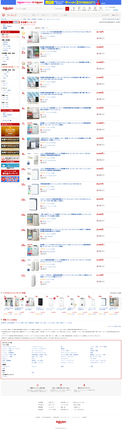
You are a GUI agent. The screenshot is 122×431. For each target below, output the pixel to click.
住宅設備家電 (11, 323)
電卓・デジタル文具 (49, 323)
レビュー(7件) (50, 279)
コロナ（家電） (7, 90)
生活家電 (3, 323)
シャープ (5, 92)
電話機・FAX (38, 323)
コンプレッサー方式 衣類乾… (29, 308)
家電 (24, 19)
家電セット (63, 323)
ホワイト (5, 83)
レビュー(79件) (51, 158)
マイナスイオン (7, 48)
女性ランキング (45, 15)
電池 (57, 323)
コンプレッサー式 (8, 67)
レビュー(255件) (51, 97)
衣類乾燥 (5, 42)
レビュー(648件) (51, 82)
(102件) (115, 314)
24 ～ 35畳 (6, 57)
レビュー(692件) (51, 66)
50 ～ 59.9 (5, 37)
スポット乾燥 (6, 46)
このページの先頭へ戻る (114, 326)
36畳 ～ (5, 61)
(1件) (41, 314)
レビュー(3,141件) (51, 112)
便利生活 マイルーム (47, 221)
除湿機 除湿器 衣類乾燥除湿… (19, 308)
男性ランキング (36, 15)
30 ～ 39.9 (5, 97)
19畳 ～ (5, 78)
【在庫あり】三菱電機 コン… (71, 308)
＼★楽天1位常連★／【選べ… (8, 308)
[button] (79, 9)
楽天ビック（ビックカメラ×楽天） (49, 206)
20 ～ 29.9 (5, 99)
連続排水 (5, 44)
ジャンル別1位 (63, 15)
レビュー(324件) (51, 218)
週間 (43, 28)
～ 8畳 (4, 74)
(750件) (10, 314)
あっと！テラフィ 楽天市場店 (48, 36)
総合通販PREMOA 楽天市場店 (48, 251)
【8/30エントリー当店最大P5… (82, 308)
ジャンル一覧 (105, 15)
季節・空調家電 (32, 19)
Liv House (44, 114)
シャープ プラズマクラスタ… (50, 308)
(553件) (94, 314)
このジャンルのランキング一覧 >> (111, 19)
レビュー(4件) (50, 186)
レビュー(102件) (51, 234)
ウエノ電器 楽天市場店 (47, 236)
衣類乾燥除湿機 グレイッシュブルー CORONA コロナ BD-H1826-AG (60, 184)
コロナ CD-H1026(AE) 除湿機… (103, 308)
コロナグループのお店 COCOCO (49, 160)
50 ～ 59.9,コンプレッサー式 (51, 19)
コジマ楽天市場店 (46, 282)
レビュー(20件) (51, 249)
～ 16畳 (5, 55)
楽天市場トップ (5, 19)
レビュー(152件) (51, 142)
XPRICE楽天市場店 (46, 69)
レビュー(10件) (51, 173)
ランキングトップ (26, 15)
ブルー (5, 85)
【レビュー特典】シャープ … (93, 308)
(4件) (20, 314)
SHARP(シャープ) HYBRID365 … (40, 309)
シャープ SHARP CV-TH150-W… (61, 308)
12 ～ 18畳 (6, 72)
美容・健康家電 (29, 323)
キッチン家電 (19, 323)
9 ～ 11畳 (5, 76)
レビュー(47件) (51, 127)
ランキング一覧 (7, 120)
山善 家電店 (45, 99)
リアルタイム (55, 15)
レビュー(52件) (51, 264)
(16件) (73, 314)
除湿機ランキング (28, 22)
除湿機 (40, 19)
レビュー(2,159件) (51, 51)
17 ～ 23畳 (6, 59)
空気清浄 (5, 50)
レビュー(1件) (50, 203)
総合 (4, 24)
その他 (69, 323)
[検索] (67, 9)
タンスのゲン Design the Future (48, 145)
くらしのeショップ (46, 54)
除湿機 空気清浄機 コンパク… (114, 308)
